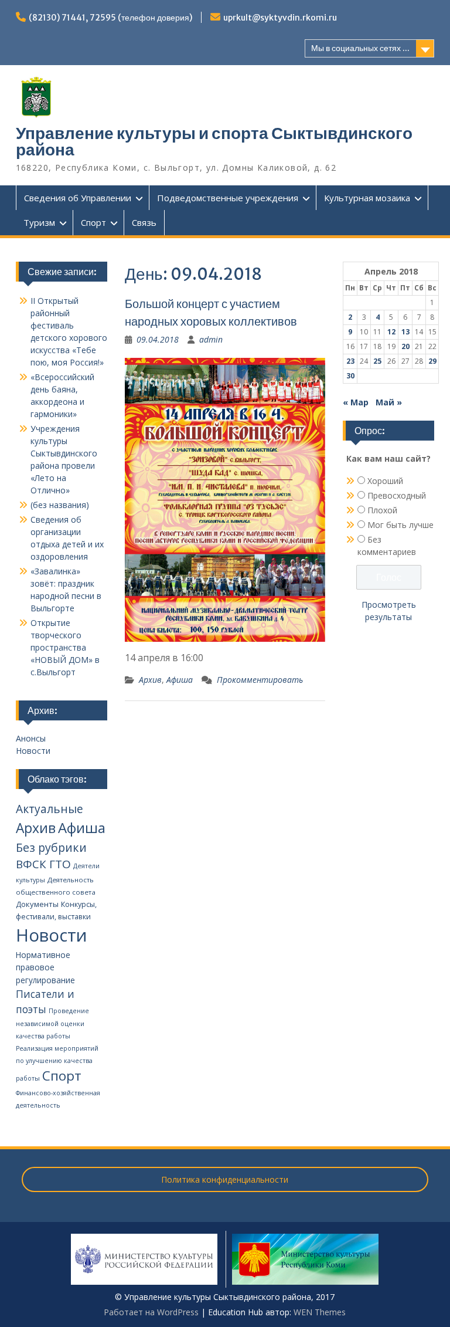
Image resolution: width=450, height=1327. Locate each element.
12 (391, 332)
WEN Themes (320, 1312)
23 (350, 361)
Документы (37, 904)
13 (405, 332)
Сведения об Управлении (77, 198)
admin (211, 339)
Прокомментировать (260, 679)
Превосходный (396, 495)
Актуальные (49, 809)
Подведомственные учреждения (227, 198)
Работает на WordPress (151, 1312)
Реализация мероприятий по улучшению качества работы (57, 1063)
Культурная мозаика (367, 198)
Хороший (385, 480)
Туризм (39, 222)
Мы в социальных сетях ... (360, 48)
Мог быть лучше (400, 524)
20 (405, 346)
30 (350, 376)
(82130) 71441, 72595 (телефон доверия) (110, 17)
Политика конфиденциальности (224, 1179)
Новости (33, 750)
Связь (144, 222)
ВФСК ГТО (43, 864)
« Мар (356, 402)
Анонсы (31, 738)
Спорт (93, 222)
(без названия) (59, 504)
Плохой (382, 510)
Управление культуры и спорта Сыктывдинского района (214, 141)
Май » (389, 402)
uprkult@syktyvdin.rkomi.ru (280, 17)
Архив (150, 679)
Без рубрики (51, 847)
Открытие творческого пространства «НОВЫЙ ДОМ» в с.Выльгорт (65, 647)
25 (377, 361)
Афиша (179, 679)
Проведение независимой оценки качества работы (52, 1023)
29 (432, 361)
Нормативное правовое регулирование (45, 967)
